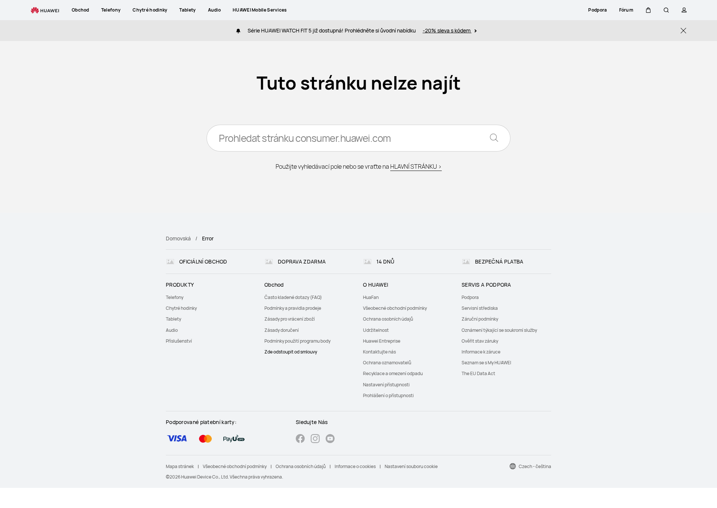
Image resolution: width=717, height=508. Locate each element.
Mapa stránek (180, 466)
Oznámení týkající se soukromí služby (499, 330)
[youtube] (330, 439)
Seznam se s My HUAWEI (486, 362)
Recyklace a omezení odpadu (393, 373)
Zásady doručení (281, 330)
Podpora (470, 297)
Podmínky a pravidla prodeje (292, 308)
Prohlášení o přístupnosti (388, 395)
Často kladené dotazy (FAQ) (293, 297)
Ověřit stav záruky (480, 341)
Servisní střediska (480, 308)
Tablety (173, 319)
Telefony (174, 297)
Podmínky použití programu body (297, 341)
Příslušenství (179, 341)
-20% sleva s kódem (447, 30)
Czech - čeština (535, 466)
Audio (172, 330)
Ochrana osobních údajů (388, 319)
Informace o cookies (355, 466)
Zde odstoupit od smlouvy (290, 352)
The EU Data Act (478, 373)
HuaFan (371, 297)
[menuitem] (210, 297)
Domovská (178, 238)
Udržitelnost (376, 330)
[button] (648, 10)
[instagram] (315, 439)
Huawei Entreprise (381, 341)
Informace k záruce (481, 352)
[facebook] (300, 439)
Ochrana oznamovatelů (387, 362)
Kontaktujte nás (379, 352)
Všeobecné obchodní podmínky (395, 308)
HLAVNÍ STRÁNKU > (416, 166)
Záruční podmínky (480, 319)
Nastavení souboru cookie (411, 466)
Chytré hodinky (181, 308)
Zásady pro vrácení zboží (289, 319)
